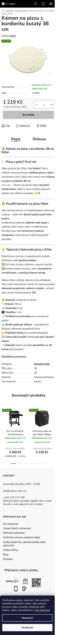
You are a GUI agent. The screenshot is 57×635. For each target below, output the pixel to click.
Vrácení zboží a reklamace (17, 528)
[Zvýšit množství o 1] (51, 104)
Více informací (42, 610)
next (53, 419)
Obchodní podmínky (14, 533)
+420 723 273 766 (14, 497)
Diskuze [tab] (39, 139)
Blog (5, 554)
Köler (13, 36)
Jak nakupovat (10, 523)
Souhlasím (27, 627)
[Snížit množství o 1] (36, 104)
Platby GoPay (10, 550)
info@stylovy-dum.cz (14, 491)
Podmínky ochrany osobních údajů (21, 537)
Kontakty (8, 559)
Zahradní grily (42, 364)
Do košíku (28, 114)
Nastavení (27, 618)
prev (3, 419)
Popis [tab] (16, 139)
